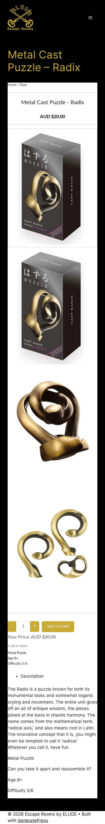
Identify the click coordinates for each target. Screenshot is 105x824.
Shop (23, 85)
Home (12, 85)
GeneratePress (33, 820)
